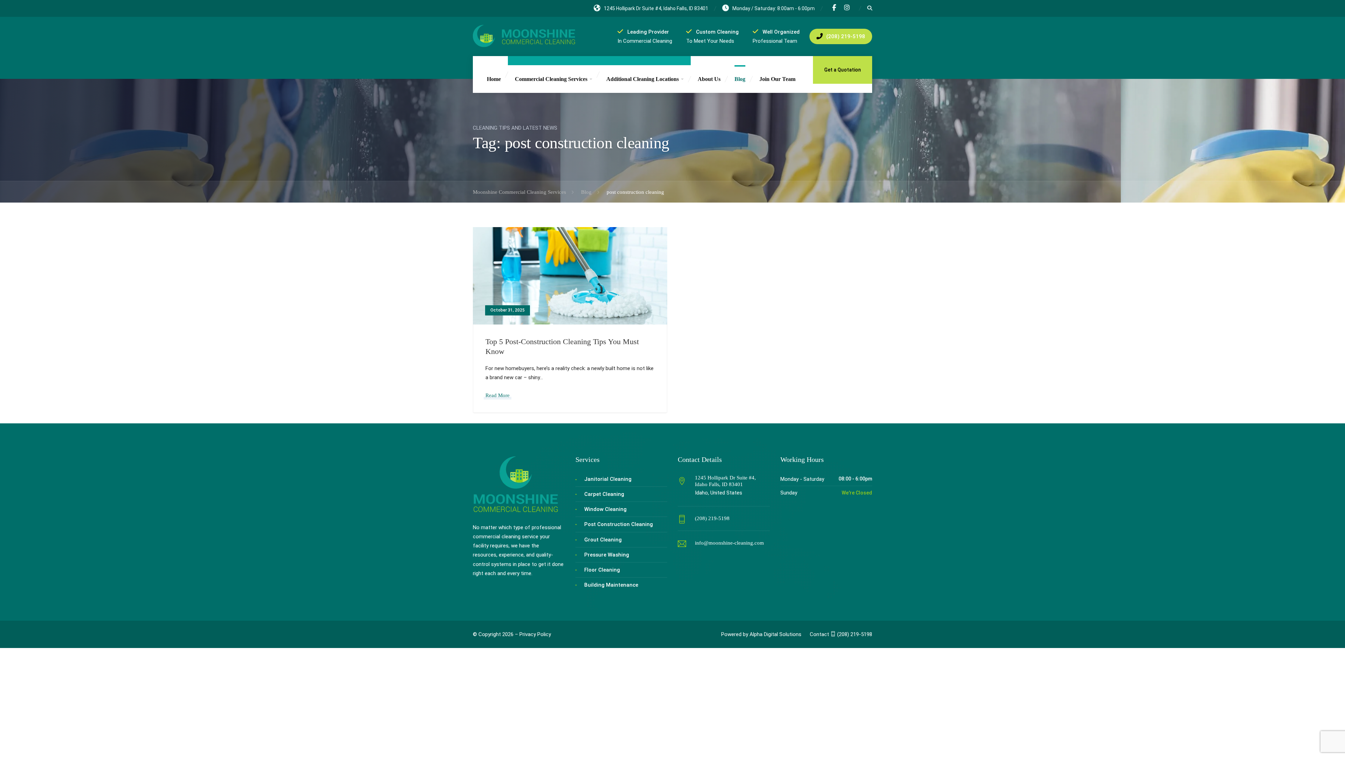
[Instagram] (847, 8)
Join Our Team (777, 79)
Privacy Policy (535, 634)
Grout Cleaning (603, 540)
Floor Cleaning (602, 570)
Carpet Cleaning (604, 494)
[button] (841, 634)
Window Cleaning (605, 509)
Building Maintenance (611, 585)
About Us (709, 79)
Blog (739, 79)
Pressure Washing (606, 555)
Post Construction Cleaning (618, 524)
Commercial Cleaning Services (551, 79)
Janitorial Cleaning (608, 479)
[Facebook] (834, 8)
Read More (497, 395)
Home (494, 79)
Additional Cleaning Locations (642, 79)
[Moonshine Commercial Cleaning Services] (524, 36)
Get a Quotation (842, 70)
